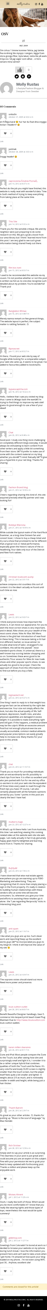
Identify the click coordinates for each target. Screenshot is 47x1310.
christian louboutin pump (21, 576)
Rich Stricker (15, 1145)
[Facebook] (39, 4)
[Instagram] (36, 4)
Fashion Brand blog (18, 487)
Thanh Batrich (16, 1107)
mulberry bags (16, 821)
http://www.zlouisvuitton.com (30, 1020)
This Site (13, 221)
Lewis (11, 614)
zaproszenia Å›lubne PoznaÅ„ (23, 181)
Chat (11, 432)
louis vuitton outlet (18, 1006)
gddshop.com (15, 1237)
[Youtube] (42, 4)
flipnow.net (14, 348)
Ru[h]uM (13, 868)
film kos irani (15, 267)
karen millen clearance (20, 1047)
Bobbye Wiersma (17, 525)
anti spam (13, 928)
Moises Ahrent (16, 1194)
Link (1, 141)
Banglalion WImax (17, 311)
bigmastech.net (16, 695)
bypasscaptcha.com (18, 389)
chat (11, 764)
